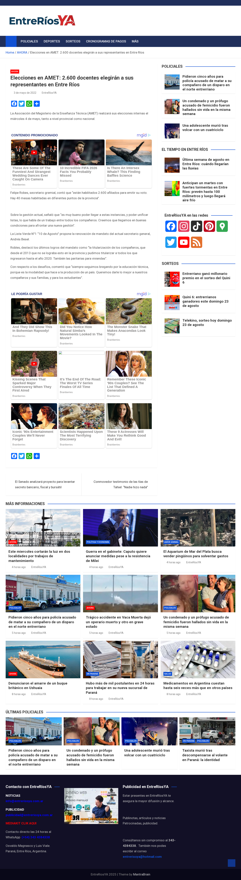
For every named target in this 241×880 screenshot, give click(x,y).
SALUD (167, 674)
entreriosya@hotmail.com (142, 857)
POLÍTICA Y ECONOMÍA (98, 542)
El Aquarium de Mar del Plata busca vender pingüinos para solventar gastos (195, 553)
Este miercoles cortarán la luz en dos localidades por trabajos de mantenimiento (39, 556)
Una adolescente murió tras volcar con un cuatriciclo (205, 127)
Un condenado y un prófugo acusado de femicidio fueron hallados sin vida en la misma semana (206, 107)
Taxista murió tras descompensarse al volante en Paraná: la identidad (205, 755)
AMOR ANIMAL (171, 542)
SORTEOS (73, 41)
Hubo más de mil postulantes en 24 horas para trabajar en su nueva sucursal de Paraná (120, 688)
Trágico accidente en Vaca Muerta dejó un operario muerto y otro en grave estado (118, 622)
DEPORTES (52, 41)
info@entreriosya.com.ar (24, 801)
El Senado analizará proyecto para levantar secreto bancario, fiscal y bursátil (45, 484)
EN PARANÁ (92, 674)
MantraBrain (141, 874)
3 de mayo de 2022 (25, 92)
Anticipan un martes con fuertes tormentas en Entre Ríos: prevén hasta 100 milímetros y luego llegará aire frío (204, 191)
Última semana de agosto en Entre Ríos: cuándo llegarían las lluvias (205, 163)
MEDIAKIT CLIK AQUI (21, 823)
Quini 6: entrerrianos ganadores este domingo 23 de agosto (205, 301)
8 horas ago (19, 694)
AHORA (14, 71)
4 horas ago (19, 567)
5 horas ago (19, 632)
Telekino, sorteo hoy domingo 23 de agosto (207, 322)
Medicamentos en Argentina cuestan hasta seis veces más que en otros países (197, 685)
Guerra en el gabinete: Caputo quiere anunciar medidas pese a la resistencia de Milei (118, 556)
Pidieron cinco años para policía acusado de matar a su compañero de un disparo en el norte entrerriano (207, 82)
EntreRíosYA (49, 92)
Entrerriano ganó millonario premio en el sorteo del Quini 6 (206, 277)
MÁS (135, 41)
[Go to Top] (231, 863)
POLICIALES (29, 41)
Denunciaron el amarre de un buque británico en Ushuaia (37, 685)
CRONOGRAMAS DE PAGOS (106, 41)
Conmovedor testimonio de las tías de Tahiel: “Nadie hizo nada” (121, 484)
